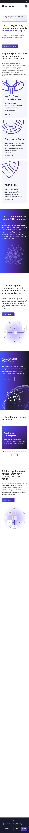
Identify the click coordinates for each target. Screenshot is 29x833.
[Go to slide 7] (16, 451)
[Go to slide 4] (10, 451)
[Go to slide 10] (23, 451)
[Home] (8, 6)
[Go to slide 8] (19, 451)
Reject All (16, 829)
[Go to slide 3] (7, 451)
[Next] (16, 455)
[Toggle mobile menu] (26, 6)
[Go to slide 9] (21, 451)
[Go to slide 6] (14, 451)
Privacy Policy (21, 824)
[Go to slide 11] (25, 451)
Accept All (24, 829)
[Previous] (13, 455)
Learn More (7, 19)
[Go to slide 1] (3, 451)
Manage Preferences (7, 829)
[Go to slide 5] (12, 451)
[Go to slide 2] (5, 451)
